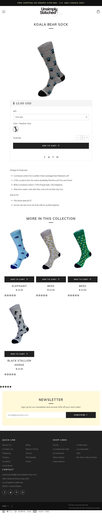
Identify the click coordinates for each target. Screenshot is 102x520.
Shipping (6, 453)
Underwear (81, 445)
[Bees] (51, 251)
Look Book (7, 465)
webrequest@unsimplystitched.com (19, 474)
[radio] (15, 129)
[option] (51, 69)
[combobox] (51, 117)
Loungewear (82, 449)
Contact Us (7, 449)
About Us (6, 445)
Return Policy (32, 449)
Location (6, 461)
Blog (28, 445)
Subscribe (79, 415)
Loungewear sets (61, 449)
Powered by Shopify (92, 508)
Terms (29, 453)
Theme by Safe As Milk (77, 508)
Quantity (17, 138)
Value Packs (58, 457)
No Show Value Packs (86, 457)
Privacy (5, 457)
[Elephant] (19, 251)
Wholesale (31, 457)
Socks (55, 445)
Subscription (59, 461)
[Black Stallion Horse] (19, 326)
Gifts (78, 453)
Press (28, 461)
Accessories (58, 453)
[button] (10, 295)
